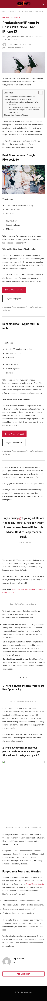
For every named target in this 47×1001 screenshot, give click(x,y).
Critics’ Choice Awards (35, 884)
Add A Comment (23, 974)
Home (4, 11)
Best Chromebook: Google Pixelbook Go (20, 96)
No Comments (9, 48)
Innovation (7, 17)
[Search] (43, 4)
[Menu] (4, 4)
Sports (17, 17)
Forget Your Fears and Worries (16, 115)
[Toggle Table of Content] (39, 93)
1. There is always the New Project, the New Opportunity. (24, 103)
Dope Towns (14, 44)
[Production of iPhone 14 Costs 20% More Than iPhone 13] (23, 62)
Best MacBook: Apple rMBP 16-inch (18, 99)
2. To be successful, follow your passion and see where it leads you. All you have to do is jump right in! (24, 109)
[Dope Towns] (23, 4)
